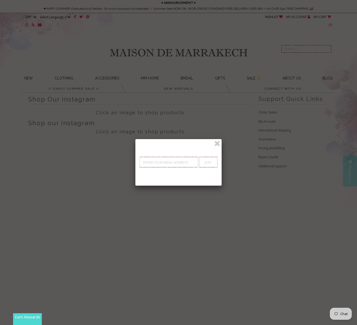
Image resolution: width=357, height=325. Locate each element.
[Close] (217, 143)
